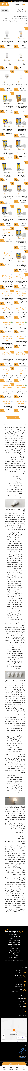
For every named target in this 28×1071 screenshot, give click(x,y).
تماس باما (7, 960)
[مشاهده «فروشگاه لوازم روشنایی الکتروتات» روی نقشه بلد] (14, 1030)
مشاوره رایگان (13, 1064)
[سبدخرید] (3, 4)
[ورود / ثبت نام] (6, 4)
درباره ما (13, 960)
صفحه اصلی (20, 960)
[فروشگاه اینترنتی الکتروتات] (21, 4)
